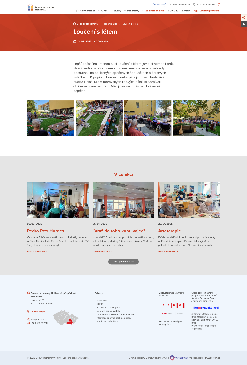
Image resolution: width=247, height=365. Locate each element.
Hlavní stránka (87, 10)
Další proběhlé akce (123, 261)
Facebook (161, 5)
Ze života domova (154, 10)
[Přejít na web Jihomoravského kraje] (205, 306)
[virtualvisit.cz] (179, 357)
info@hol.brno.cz (181, 4)
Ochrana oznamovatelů (108, 311)
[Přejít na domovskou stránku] (40, 7)
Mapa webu (102, 300)
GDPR (99, 304)
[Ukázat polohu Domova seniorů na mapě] (70, 317)
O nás (104, 10)
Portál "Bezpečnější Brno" (109, 321)
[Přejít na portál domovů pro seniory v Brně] (173, 307)
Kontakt (186, 10)
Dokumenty (133, 10)
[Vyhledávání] (219, 4)
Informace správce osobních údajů (113, 317)
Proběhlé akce (110, 23)
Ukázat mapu (38, 311)
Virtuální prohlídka (209, 10)
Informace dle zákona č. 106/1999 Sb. (115, 314)
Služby (117, 10)
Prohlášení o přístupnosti (108, 307)
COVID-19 (173, 10)
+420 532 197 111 (206, 4)
